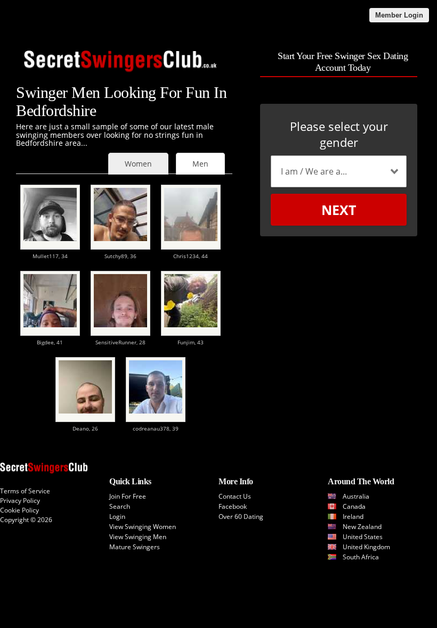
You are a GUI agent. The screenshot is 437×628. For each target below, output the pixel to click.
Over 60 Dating (240, 516)
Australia (356, 496)
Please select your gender (339, 134)
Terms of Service (25, 490)
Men (200, 164)
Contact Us (234, 496)
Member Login (399, 15)
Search (119, 506)
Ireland (353, 516)
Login (117, 516)
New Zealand (362, 526)
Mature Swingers (134, 546)
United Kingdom (366, 546)
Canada (354, 506)
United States (363, 536)
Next (338, 210)
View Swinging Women (142, 526)
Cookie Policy (19, 510)
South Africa (361, 556)
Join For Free (127, 496)
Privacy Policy (20, 500)
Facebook (232, 506)
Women (138, 164)
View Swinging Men (137, 536)
